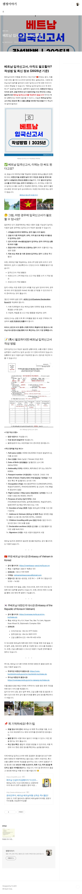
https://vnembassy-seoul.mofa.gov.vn (34, 565)
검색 (72, 4)
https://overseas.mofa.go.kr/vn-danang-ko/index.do (29, 680)
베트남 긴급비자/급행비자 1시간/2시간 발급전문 (22, 780)
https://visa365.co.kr (14, 777)
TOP (77, 887)
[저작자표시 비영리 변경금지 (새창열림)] (28, 812)
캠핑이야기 (10, 4)
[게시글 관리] (13, 812)
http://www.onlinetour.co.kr (16, 792)
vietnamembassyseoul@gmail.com (28, 575)
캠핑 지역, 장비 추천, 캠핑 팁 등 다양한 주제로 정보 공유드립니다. (25, 854)
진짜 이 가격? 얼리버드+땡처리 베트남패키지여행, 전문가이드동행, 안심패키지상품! (29, 799)
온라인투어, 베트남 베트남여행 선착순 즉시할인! (27, 795)
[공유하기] (11, 812)
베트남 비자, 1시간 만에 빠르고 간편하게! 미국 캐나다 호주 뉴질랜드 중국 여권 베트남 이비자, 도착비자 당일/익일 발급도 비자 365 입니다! (22, 784)
